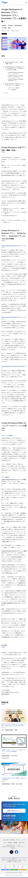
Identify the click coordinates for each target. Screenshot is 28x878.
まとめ (6, 93)
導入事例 (12, 839)
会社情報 (10, 842)
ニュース (23, 839)
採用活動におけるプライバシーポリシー (14, 845)
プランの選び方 (12, 89)
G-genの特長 (6, 839)
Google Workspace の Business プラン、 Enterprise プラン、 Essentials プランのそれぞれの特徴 (15, 68)
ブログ (5, 842)
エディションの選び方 (14, 87)
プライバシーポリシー (21, 846)
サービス (18, 839)
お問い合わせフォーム (14, 811)
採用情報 (15, 842)
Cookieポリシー (14, 848)
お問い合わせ (21, 842)
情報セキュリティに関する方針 (8, 846)
